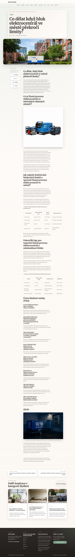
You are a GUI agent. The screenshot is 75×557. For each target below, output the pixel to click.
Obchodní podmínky (56, 555)
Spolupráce (62, 555)
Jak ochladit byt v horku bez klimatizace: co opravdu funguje (17, 509)
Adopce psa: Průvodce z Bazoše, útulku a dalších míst (22, 473)
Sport (52, 5)
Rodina (31, 5)
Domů (10, 11)
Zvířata (35, 5)
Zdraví (27, 5)
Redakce (65, 555)
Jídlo (48, 5)
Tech (45, 5)
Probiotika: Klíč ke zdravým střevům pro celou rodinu (53, 473)
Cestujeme (41, 5)
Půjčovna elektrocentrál (27, 266)
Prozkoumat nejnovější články (13, 541)
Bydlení (18, 5)
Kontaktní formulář (60, 542)
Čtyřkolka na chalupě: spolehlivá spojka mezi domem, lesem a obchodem (44, 549)
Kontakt (56, 5)
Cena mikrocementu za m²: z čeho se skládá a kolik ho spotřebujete (36, 508)
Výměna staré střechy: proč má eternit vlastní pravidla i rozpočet (57, 509)
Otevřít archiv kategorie (61, 483)
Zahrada (23, 5)
